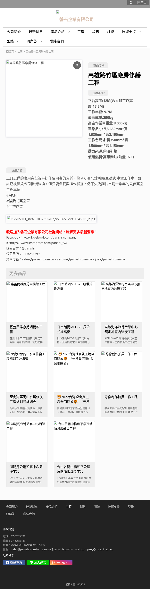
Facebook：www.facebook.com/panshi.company (41, 237)
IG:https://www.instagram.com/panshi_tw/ (36, 243)
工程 (20, 51)
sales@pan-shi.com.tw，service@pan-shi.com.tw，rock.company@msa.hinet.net (62, 549)
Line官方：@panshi (20, 248)
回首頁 (10, 51)
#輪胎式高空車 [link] (18, 200)
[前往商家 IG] (61, 562)
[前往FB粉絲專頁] (14, 562)
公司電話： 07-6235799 (23, 254)
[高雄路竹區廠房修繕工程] (44, 98)
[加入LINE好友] (38, 562)
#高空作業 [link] (14, 206)
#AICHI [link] (12, 195)
